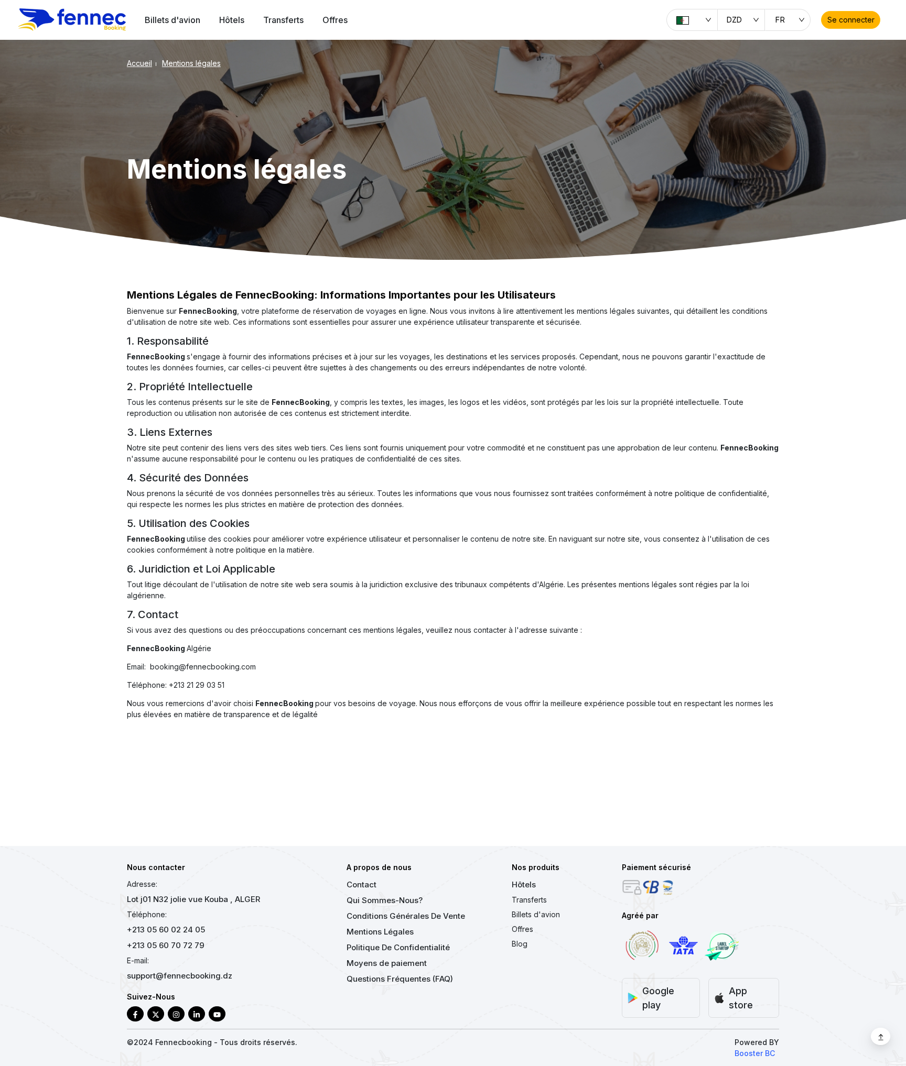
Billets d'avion (172, 20)
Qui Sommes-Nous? (385, 900)
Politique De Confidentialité (398, 947)
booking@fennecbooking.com (203, 666)
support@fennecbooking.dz (179, 976)
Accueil (139, 63)
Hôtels (231, 20)
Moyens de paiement (387, 963)
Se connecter (851, 19)
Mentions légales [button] (191, 63)
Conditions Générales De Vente (406, 916)
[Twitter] (155, 1013)
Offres (335, 20)
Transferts (283, 20)
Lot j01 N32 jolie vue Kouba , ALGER (193, 899)
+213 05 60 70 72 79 (165, 945)
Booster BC (755, 1053)
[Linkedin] (196, 1013)
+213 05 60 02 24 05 (166, 930)
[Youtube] (217, 1013)
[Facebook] (135, 1013)
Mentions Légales (380, 932)
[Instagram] (176, 1013)
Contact (361, 884)
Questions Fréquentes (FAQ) (400, 979)
